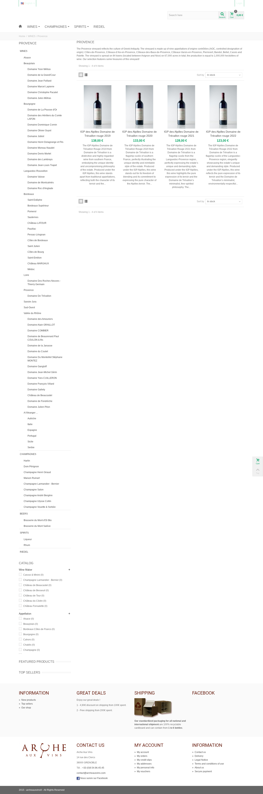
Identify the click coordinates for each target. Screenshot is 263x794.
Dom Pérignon (31, 466)
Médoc (31, 269)
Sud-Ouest (29, 307)
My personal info (144, 767)
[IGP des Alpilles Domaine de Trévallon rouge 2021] (181, 107)
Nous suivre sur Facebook (94, 778)
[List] (86, 74)
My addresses (143, 763)
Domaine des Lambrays (40, 159)
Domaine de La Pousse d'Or (42, 109)
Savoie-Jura (30, 301)
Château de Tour (33, 595)
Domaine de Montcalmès (41, 182)
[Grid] (81, 74)
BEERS (24, 513)
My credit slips (143, 760)
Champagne (31, 650)
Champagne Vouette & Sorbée (40, 507)
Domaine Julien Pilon (39, 407)
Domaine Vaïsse (36, 176)
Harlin (27, 460)
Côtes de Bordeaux (38, 240)
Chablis (29, 644)
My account (141, 752)
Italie (30, 424)
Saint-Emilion (35, 257)
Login (239, 3)
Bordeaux (29, 194)
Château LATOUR (37, 223)
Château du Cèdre (34, 600)
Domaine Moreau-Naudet (41, 148)
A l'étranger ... (31, 412)
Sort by (200, 75)
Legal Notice (200, 760)
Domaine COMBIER (38, 330)
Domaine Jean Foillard (39, 80)
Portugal (32, 435)
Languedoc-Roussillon (36, 171)
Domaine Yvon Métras (39, 69)
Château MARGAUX (38, 263)
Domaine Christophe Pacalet (43, 92)
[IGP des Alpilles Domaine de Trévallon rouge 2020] (140, 107)
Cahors (28, 639)
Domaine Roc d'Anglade (40, 188)
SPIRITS (80, 26)
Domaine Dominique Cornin (42, 124)
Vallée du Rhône (32, 313)
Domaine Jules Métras (39, 98)
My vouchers (142, 771)
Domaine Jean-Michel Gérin (42, 372)
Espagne (32, 430)
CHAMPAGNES (56, 26)
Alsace (27, 57)
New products (27, 700)
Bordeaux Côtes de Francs (39, 629)
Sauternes (33, 217)
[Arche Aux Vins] (37, 15)
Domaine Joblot (36, 136)
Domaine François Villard (41, 383)
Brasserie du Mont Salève (37, 526)
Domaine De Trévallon (39, 296)
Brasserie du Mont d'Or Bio (38, 520)
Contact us (199, 752)
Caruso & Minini (33, 574)
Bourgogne (29, 104)
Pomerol (32, 211)
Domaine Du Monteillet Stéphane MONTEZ (45, 359)
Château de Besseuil (36, 590)
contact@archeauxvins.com (91, 773)
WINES (32, 26)
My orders (140, 756)
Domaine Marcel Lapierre (41, 86)
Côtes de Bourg (36, 252)
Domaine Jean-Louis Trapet (42, 165)
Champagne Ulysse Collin (37, 501)
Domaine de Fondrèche (40, 401)
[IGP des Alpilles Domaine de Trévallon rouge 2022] (223, 107)
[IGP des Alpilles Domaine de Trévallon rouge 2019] (98, 107)
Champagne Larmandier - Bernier (41, 483)
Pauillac (32, 228)
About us (198, 767)
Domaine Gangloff (37, 366)
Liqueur (28, 539)
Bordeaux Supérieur (38, 205)
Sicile (30, 441)
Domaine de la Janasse (40, 345)
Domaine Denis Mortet (39, 153)
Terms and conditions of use (208, 763)
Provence (29, 290)
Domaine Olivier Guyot (39, 130)
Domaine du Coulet (38, 351)
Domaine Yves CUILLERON (42, 378)
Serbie (31, 447)
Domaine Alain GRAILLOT (41, 324)
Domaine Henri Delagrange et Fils (45, 142)
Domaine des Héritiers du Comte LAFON (45, 117)
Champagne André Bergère (38, 495)
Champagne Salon (34, 489)
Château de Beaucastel (40, 395)
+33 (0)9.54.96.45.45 (93, 767)
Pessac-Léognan (36, 234)
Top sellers (29, 672)
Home (22, 36)
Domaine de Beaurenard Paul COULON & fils (43, 338)
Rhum (27, 545)
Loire (26, 275)
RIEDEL (99, 26)
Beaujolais (29, 63)
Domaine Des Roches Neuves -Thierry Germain (44, 283)
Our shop (25, 707)
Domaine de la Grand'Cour (42, 75)
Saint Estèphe (35, 200)
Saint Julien (34, 246)
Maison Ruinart (32, 478)
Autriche (32, 418)
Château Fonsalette (35, 606)
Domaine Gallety (36, 389)
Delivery (197, 756)
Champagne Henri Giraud (37, 472)
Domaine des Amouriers (40, 319)
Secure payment (202, 771)
